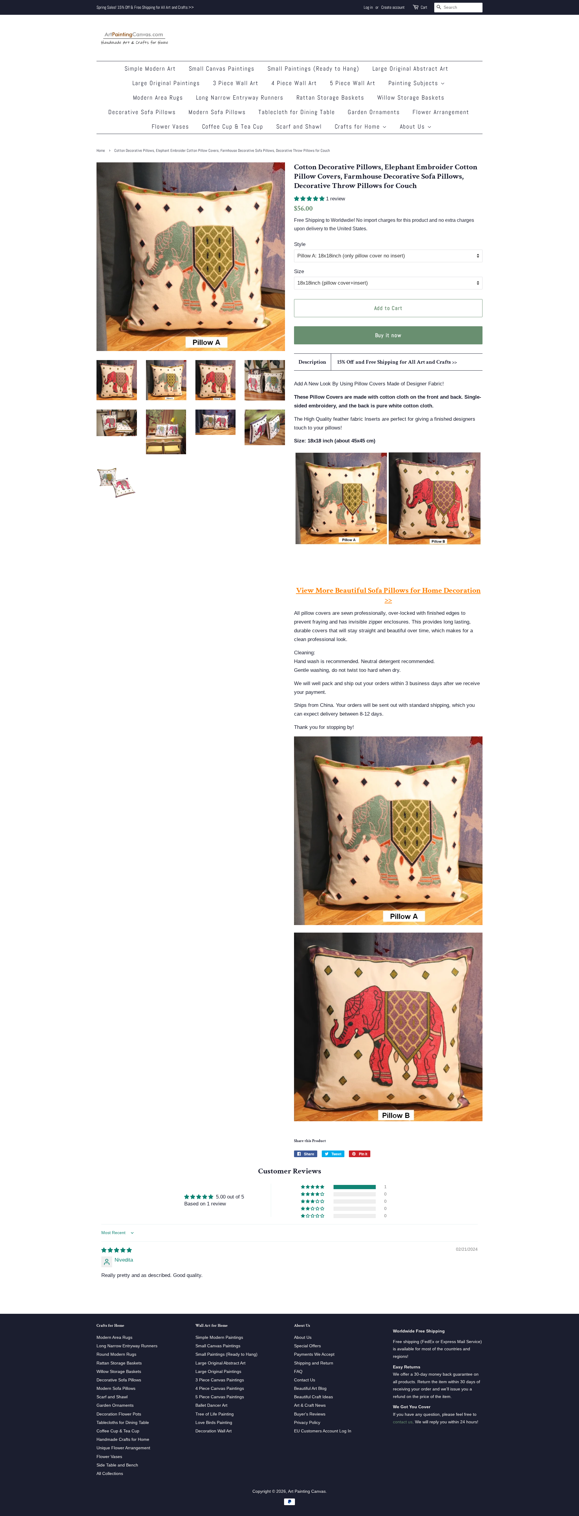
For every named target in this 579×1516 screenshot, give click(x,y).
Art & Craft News (310, 1405)
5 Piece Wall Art (353, 83)
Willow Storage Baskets (411, 97)
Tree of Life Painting (214, 1414)
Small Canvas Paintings (222, 68)
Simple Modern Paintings (219, 1337)
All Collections (109, 1473)
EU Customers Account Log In (322, 1430)
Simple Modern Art (150, 68)
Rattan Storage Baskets (330, 97)
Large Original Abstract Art (410, 68)
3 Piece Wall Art (236, 83)
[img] (116, 1250)
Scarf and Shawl (299, 126)
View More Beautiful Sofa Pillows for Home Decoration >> (388, 595)
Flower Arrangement (441, 112)
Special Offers (307, 1345)
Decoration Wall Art (213, 1430)
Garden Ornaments (374, 112)
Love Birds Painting (213, 1422)
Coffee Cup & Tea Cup (233, 126)
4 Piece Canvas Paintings (219, 1388)
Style (299, 244)
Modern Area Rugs (158, 97)
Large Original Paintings (166, 83)
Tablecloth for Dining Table (296, 112)
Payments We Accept (314, 1354)
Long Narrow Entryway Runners (240, 97)
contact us (403, 1421)
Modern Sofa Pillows (217, 112)
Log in (368, 7)
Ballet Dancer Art (211, 1405)
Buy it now (388, 335)
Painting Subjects (414, 83)
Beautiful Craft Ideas (313, 1396)
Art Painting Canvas (307, 1491)
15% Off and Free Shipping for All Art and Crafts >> (397, 362)
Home (100, 150)
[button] (310, 199)
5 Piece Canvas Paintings (219, 1396)
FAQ (298, 1371)
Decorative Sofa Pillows (142, 112)
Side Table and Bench (117, 1465)
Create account (393, 7)
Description (312, 362)
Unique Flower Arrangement (123, 1447)
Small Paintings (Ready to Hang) (313, 68)
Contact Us (304, 1379)
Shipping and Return (313, 1363)
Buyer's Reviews (309, 1414)
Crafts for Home (358, 126)
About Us (413, 126)
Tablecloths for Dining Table (122, 1422)
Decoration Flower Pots (118, 1414)
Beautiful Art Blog (310, 1388)
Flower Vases (170, 126)
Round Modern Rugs (116, 1354)
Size (299, 271)
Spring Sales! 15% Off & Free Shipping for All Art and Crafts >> (145, 7)
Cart (424, 7)
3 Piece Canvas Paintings (219, 1379)
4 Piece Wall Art (294, 83)
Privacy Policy (307, 1422)
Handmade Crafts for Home (122, 1439)
